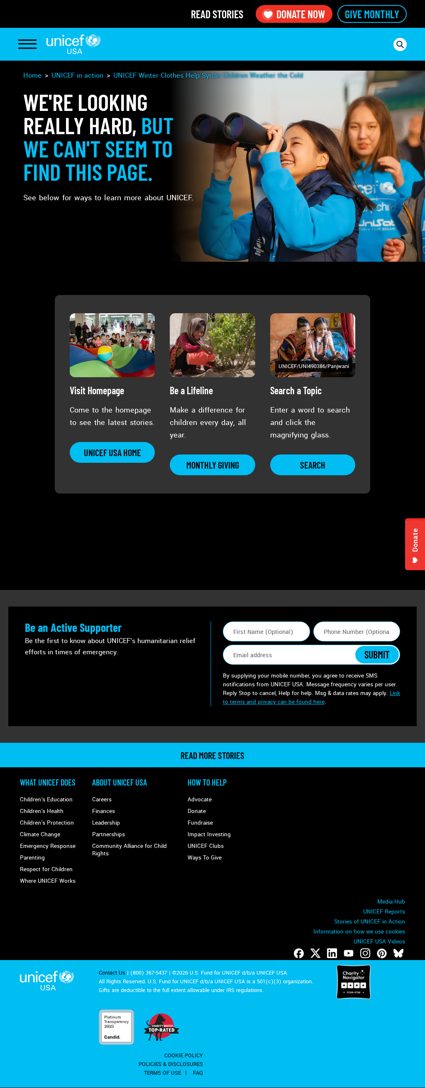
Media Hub (391, 902)
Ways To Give (205, 858)
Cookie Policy (183, 1055)
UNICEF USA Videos (379, 942)
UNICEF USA (73, 44)
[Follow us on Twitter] (315, 953)
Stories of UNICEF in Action (369, 922)
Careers (102, 799)
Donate (197, 811)
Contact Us (112, 973)
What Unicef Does (48, 782)
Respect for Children (46, 869)
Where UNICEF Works (48, 881)
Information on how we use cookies (359, 932)
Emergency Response (48, 846)
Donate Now (300, 13)
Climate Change (40, 834)
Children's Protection (47, 823)
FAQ (198, 1073)
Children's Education (46, 799)
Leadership (106, 823)
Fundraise (200, 823)
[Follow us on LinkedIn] (332, 953)
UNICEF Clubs (206, 846)
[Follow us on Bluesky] (398, 953)
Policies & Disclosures (171, 1064)
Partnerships (108, 834)
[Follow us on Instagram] (365, 953)
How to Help (207, 782)
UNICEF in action (77, 75)
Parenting (32, 858)
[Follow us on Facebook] (298, 953)
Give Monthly (372, 13)
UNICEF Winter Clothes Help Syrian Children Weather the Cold (208, 75)
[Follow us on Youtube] (348, 953)
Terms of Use (162, 1073)
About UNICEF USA (119, 782)
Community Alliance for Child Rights (129, 849)
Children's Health (42, 811)
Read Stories (217, 13)
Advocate (200, 799)
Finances (103, 811)
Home (32, 75)
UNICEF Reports (384, 912)
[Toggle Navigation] (27, 44)
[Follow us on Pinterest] (381, 953)
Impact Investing (209, 834)
